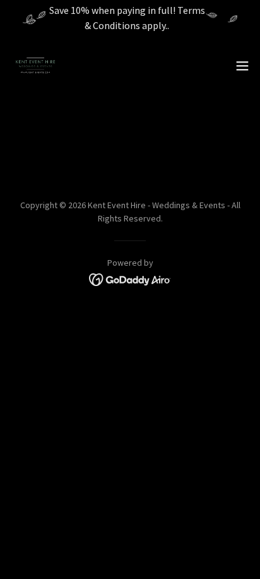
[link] (35, 65)
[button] (242, 65)
